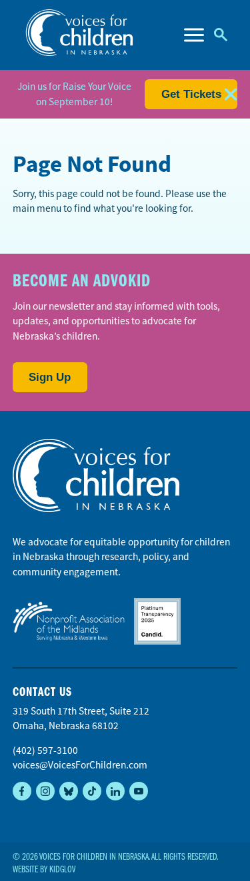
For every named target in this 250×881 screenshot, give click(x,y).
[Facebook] (22, 791)
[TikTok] (92, 791)
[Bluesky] (68, 791)
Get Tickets (191, 94)
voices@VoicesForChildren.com (80, 765)
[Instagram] (45, 791)
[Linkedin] (115, 791)
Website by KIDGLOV (44, 869)
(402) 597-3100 (45, 750)
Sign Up (50, 377)
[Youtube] (138, 791)
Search (220, 35)
